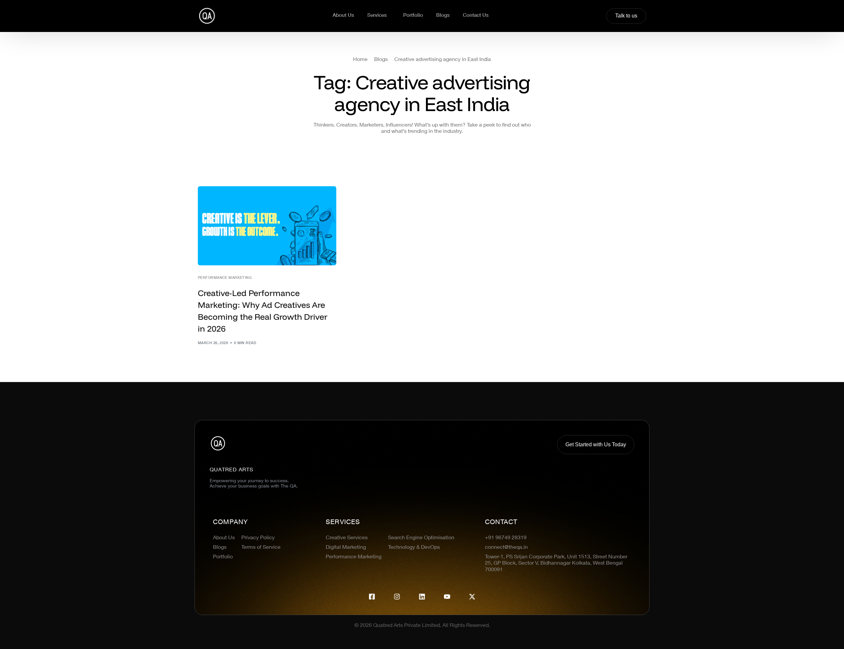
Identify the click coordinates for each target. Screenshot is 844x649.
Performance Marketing (225, 278)
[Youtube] (447, 596)
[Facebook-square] (372, 596)
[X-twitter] (472, 596)
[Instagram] (397, 596)
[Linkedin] (422, 596)
